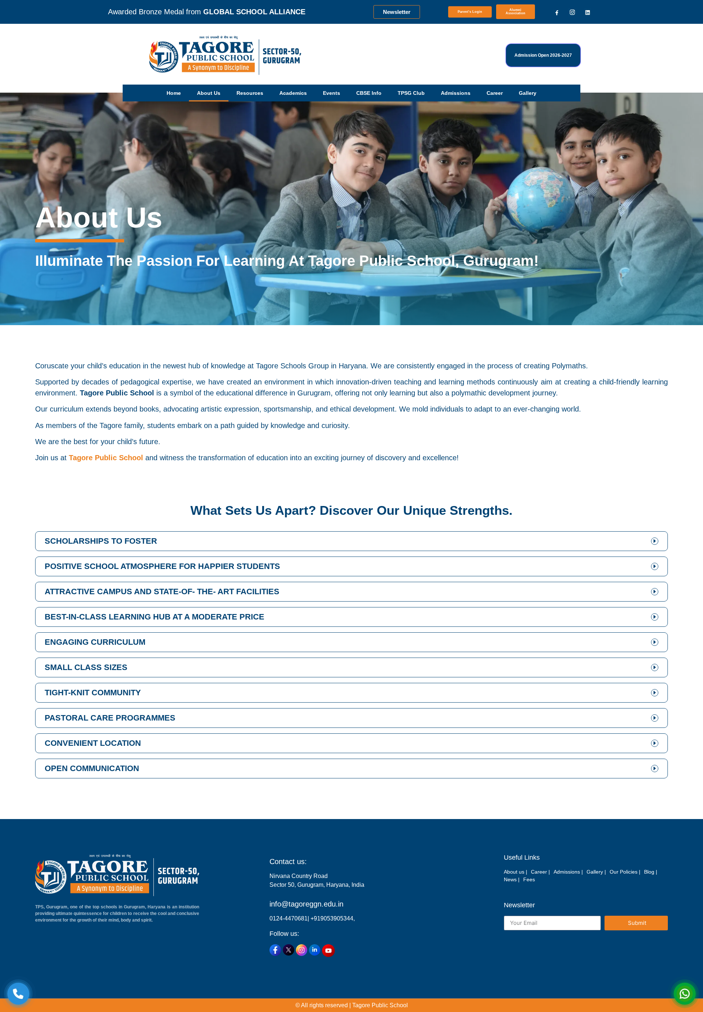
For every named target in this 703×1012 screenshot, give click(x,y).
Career (495, 93)
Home (174, 93)
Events (331, 93)
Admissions (455, 93)
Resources (250, 93)
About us (208, 93)
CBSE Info (369, 93)
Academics (293, 93)
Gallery (527, 93)
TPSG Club (411, 93)
